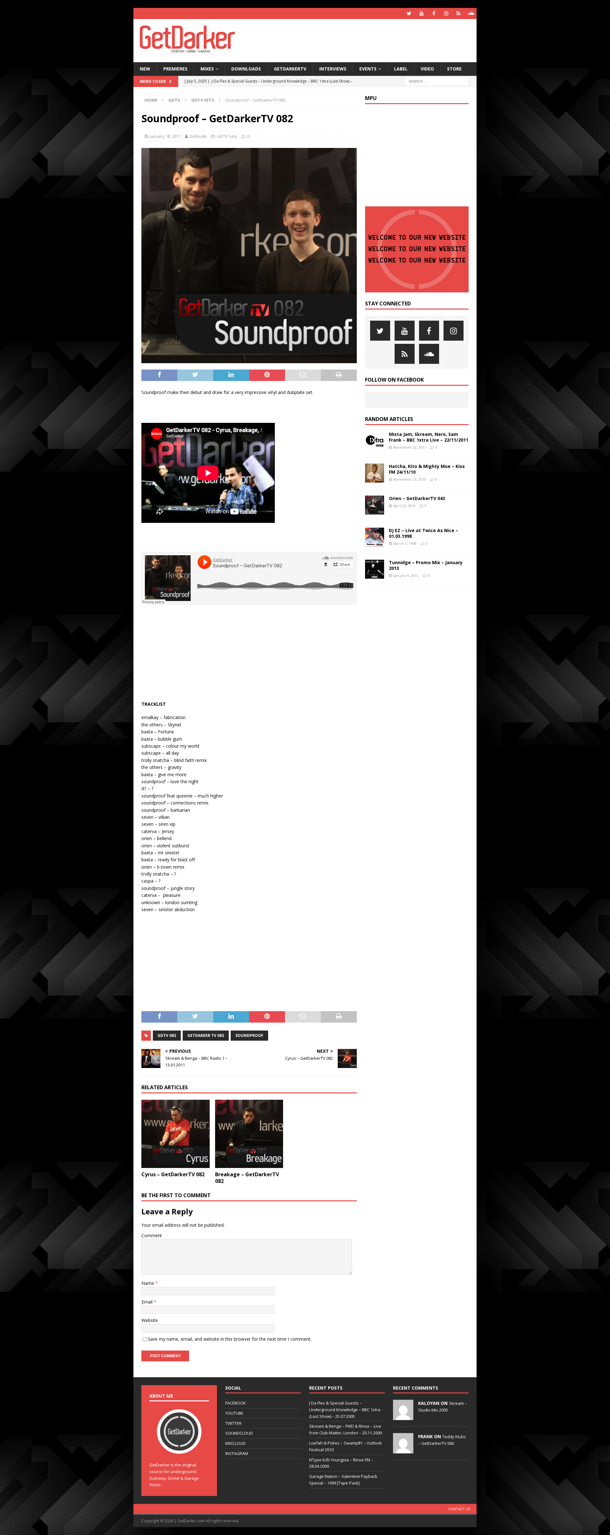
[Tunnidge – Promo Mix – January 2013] (374, 569)
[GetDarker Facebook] (433, 13)
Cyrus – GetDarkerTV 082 (173, 1174)
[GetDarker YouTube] (421, 13)
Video (427, 69)
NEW (145, 69)
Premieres (175, 69)
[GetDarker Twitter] (409, 13)
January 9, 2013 (405, 575)
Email (147, 1302)
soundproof (249, 1035)
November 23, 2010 (409, 479)
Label (401, 69)
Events (367, 69)
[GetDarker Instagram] (446, 13)
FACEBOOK (235, 1403)
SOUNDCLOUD (239, 1433)
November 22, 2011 (409, 447)
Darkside (198, 136)
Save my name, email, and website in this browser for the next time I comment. (229, 1339)
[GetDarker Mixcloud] (458, 13)
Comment (151, 1235)
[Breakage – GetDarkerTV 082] (249, 1134)
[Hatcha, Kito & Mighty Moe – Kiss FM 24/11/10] (374, 473)
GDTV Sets (227, 136)
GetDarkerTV (290, 69)
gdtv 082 (167, 1035)
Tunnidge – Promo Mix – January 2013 (426, 565)
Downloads (246, 69)
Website (149, 1320)
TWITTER (233, 1423)
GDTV (174, 100)
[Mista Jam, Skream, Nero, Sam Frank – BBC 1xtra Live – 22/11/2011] (374, 440)
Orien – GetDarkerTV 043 (417, 498)
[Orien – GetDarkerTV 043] (374, 505)
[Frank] (403, 1450)
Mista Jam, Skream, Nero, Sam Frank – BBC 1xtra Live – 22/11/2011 (428, 437)
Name (148, 1283)
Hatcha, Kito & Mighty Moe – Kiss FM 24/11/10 (427, 469)
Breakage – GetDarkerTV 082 (247, 1178)
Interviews (332, 69)
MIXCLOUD (235, 1443)
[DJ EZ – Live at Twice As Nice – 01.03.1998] (374, 537)
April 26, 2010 (404, 505)
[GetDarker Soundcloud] (471, 13)
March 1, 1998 (405, 543)
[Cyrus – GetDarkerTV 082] (175, 1134)
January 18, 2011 (165, 136)
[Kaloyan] (403, 1416)
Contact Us (459, 1508)
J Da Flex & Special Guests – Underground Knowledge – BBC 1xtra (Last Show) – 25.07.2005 (344, 1409)
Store (454, 69)
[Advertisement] (366, 39)
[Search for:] (437, 81)
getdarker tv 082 (205, 1035)
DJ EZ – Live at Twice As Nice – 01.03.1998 (423, 533)
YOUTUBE (234, 1413)
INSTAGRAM (236, 1453)
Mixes (207, 69)
